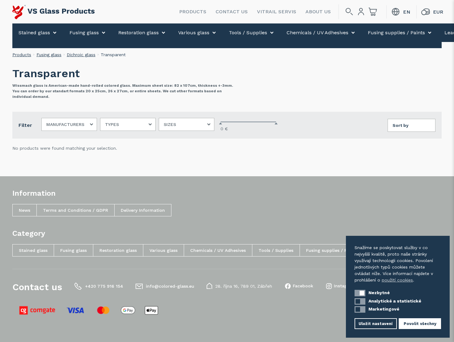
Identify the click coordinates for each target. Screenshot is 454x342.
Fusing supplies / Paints (396, 32)
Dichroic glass (81, 54)
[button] (360, 293)
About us (318, 12)
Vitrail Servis (276, 12)
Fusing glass (84, 32)
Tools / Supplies (248, 32)
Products (192, 12)
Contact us (232, 12)
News (24, 210)
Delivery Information (143, 210)
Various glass (193, 32)
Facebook (303, 285)
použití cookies (397, 279)
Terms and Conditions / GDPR (75, 210)
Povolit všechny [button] (420, 323)
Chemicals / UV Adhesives (317, 32)
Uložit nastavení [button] (376, 323)
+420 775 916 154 (104, 286)
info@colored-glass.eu (170, 286)
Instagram (345, 285)
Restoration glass (138, 32)
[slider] (220, 123)
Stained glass (34, 32)
